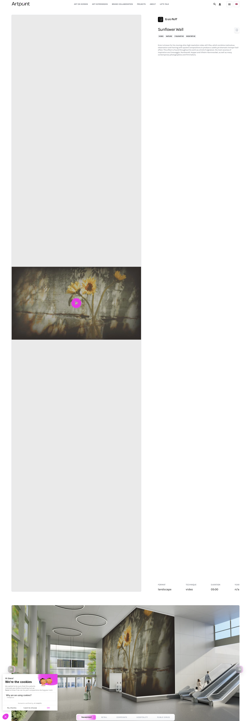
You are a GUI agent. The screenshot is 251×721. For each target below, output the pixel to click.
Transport (86, 717)
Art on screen (81, 4)
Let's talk (164, 4)
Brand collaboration (122, 4)
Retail (104, 717)
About (153, 4)
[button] (219, 4)
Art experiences (100, 4)
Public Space (163, 717)
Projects (141, 4)
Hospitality (142, 717)
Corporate (121, 717)
